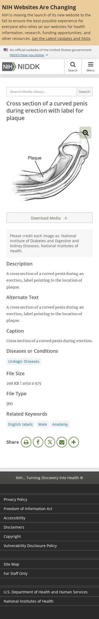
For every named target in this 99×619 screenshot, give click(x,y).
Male (42, 424)
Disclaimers (14, 527)
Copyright (12, 536)
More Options (73, 442)
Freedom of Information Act (28, 508)
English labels (20, 424)
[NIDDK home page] (22, 66)
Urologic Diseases (23, 361)
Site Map (11, 564)
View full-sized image (85, 133)
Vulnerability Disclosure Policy (30, 545)
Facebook (38, 442)
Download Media (46, 218)
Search (73, 70)
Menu (91, 70)
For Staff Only (15, 573)
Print (26, 442)
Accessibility (14, 517)
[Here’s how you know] (49, 52)
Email (61, 442)
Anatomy (60, 424)
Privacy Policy (15, 499)
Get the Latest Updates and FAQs (61, 38)
